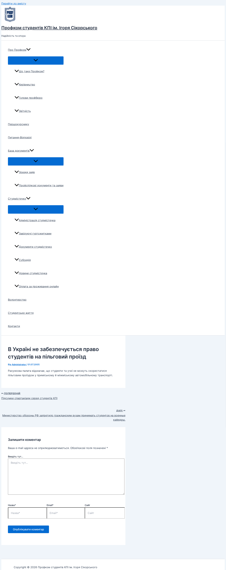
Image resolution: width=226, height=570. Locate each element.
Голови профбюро (31, 97)
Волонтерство (17, 299)
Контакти (14, 326)
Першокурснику (18, 124)
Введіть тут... (15, 456)
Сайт (87, 505)
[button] (28, 49)
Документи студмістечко (35, 246)
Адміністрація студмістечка (37, 220)
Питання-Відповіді (20, 137)
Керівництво (27, 84)
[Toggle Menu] (36, 60)
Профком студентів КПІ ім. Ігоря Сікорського (49, 27)
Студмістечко (17, 198)
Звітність (25, 111)
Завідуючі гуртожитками (35, 233)
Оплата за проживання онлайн (39, 286)
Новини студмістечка (33, 273)
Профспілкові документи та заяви (41, 185)
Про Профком (17, 49)
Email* (50, 505)
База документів (19, 150)
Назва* (12, 505)
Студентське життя (21, 313)
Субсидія (25, 260)
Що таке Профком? (31, 71)
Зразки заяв (27, 172)
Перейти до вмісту (13, 3)
